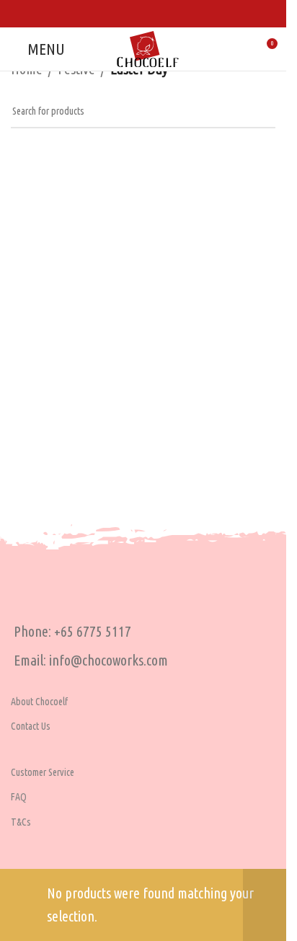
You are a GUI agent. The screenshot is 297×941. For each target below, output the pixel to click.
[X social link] (143, 14)
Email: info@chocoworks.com (91, 660)
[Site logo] (147, 47)
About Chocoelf (39, 701)
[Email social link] (161, 14)
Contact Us (30, 726)
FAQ (19, 797)
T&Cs (21, 822)
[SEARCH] (258, 111)
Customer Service (42, 772)
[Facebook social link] (125, 14)
